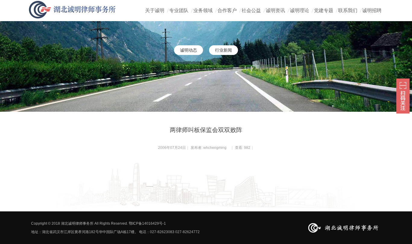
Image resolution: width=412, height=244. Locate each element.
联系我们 (347, 10)
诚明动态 (188, 50)
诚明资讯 (275, 10)
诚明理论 (299, 10)
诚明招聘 (372, 10)
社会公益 (251, 10)
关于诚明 (154, 10)
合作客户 (227, 10)
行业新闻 (223, 50)
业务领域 (203, 10)
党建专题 (323, 10)
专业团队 (179, 10)
